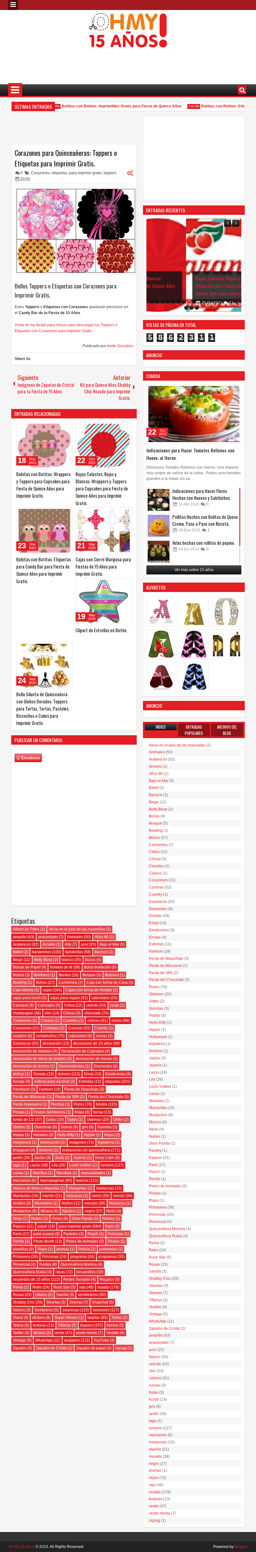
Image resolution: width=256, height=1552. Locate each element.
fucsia (98, 1112)
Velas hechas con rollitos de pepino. (203, 543)
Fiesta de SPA (67, 1097)
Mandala (64, 1173)
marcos (82, 1180)
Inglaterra (106, 1142)
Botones (112, 975)
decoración (52, 1043)
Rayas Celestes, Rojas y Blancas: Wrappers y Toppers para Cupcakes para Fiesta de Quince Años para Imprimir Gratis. (102, 488)
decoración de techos (31, 1066)
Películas (115, 1234)
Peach (92, 1234)
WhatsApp (44, 1340)
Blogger (241, 1547)
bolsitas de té (61, 967)
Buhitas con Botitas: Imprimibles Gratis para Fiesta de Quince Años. (111, 106)
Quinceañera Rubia (29, 1272)
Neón (111, 1211)
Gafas (51, 1119)
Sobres (19, 1310)
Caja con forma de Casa (107, 982)
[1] (152, 301)
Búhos (41, 982)
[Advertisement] (193, 158)
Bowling (20, 982)
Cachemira (67, 982)
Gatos (72, 1119)
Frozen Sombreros (49, 1112)
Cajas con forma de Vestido (89, 990)
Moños (67, 1203)
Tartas (116, 1317)
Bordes (65, 975)
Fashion (46, 1089)
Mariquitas (22, 1196)
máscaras (74, 1196)
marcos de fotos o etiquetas (36, 1188)
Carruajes (46, 1005)
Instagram (21, 1150)
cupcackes (77, 1036)
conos (116, 1020)
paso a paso (43, 1234)
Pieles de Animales (82, 1241)
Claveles (70, 1020)
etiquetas (59, 173)
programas (107, 1256)
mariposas (105, 1188)
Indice (161, 727)
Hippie (89, 1135)
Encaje (19, 1081)
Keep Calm (104, 1157)
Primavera (21, 1256)
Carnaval (20, 1005)
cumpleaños (46, 1036)
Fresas (18, 1112)
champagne (23, 1013)
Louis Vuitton (80, 1165)
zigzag (120, 1348)
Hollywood (22, 1142)
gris (85, 1127)
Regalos (107, 1279)
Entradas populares (194, 730)
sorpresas (70, 1310)
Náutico (68, 1211)
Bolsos (18, 975)
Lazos (35, 1165)
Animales (75, 937)
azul (84, 944)
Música (47, 1211)
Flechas (57, 1104)
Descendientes (71, 1066)
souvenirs (101, 1310)
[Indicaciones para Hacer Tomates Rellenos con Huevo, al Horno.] (193, 414)
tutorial (112, 1325)
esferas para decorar (51, 1081)
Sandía (62, 1295)
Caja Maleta (23, 990)
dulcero (64, 1074)
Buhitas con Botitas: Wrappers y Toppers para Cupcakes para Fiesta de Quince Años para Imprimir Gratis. (43, 485)
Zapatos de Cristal (51, 1348)
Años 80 (102, 937)
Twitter (18, 1333)
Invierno (46, 1150)
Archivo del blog (227, 730)
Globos (19, 1127)
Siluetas (53, 1302)
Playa (42, 1249)
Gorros (66, 1127)
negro (90, 1211)
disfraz (18, 1074)
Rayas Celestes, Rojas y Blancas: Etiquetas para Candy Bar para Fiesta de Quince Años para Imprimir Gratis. (194, 285)
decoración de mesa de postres (39, 1059)
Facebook (21, 1089)
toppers (110, 173)
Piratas (114, 1241)
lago (16, 1165)
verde (59, 1333)
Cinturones (22, 1020)
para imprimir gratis (85, 173)
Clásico (47, 1020)
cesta (114, 1005)
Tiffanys (64, 1325)
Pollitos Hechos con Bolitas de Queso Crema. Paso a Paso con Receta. (205, 520)
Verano (39, 1333)
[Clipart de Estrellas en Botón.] (103, 601)
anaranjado (48, 937)
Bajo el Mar (109, 944)
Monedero (43, 1203)
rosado (103, 1287)
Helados (40, 1135)
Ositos (57, 1218)
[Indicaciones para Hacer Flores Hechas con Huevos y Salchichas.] (159, 500)
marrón (48, 1196)
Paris (109, 1226)
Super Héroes (66, 1317)
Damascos (22, 1043)
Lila (55, 1165)
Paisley (108, 1218)
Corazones (40, 173)
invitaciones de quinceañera (86, 1150)
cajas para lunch (27, 998)
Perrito (18, 1241)
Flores (79, 1104)
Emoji (89, 1074)
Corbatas (51, 1028)
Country (101, 1028)
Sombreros (43, 1310)
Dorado (39, 1074)
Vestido (112, 1333)
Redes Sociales (76, 1279)
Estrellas (86, 1081)
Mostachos (22, 1211)
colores (93, 1020)
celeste (92, 1005)
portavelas (108, 1249)
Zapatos (20, 1348)
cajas (47, 990)
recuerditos (86, 1272)
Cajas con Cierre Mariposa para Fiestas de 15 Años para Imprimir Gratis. (103, 566)
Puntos (45, 1264)
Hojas (109, 1135)
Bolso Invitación (97, 967)
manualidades (93, 1173)
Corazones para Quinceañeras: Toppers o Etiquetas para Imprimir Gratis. (66, 158)
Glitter (118, 1119)
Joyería (79, 1157)
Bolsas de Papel (27, 967)
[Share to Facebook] (52, 428)
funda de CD (23, 1119)
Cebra (69, 1005)
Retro (37, 1287)
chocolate (92, 1013)
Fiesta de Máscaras (29, 1097)
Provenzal (21, 1264)
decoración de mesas (94, 1059)
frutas (79, 1112)
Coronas (75, 1028)
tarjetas (93, 1317)
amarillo (20, 937)
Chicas (69, 1013)
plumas (63, 1249)
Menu (13, 5)
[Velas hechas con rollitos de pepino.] (159, 552)
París (17, 1234)
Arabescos (22, 944)
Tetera (18, 1325)
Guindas (104, 1127)
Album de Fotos (26, 929)
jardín (17, 1157)
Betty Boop (43, 960)
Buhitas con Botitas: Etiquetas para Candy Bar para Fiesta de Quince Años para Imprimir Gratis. (43, 570)
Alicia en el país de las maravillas (77, 929)
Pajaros (19, 1226)
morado (90, 1203)
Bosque (89, 975)
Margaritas (78, 1188)
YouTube (101, 1340)
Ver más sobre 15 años (194, 570)
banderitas (74, 952)
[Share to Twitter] (59, 428)
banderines (41, 952)
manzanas (22, 1180)
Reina (18, 1287)
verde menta (86, 1333)
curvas (101, 1036)
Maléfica (40, 1173)
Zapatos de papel (91, 1348)
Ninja (17, 1218)
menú (96, 1196)
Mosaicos (117, 1203)
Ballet (17, 952)
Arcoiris (48, 944)
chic (48, 1013)
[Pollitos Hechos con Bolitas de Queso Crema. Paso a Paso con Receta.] (159, 526)
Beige (18, 960)
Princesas (50, 1256)
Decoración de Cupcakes (82, 1051)
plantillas (20, 1249)
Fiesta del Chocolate (105, 1097)
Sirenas (75, 1302)
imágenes (77, 1142)
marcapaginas (52, 1180)
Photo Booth (43, 1241)
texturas (39, 1325)
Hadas (18, 1135)
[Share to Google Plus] (65, 428)
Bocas (90, 960)
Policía (84, 1249)
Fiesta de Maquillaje (81, 1089)
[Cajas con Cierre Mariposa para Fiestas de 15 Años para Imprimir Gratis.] (103, 531)
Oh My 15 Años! (21, 1547)
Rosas (18, 1295)
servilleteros (88, 1295)
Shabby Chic (24, 1302)
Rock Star (61, 1287)
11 (192, 303)
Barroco (101, 952)
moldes (19, 1203)
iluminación (50, 1142)
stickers (38, 1317)
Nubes (36, 1218)
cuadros (20, 1036)
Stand (18, 1317)
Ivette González (120, 346)
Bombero (41, 975)
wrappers (72, 1340)
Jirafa (59, 1157)
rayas (60, 1272)
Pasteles (70, 1234)
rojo (82, 1287)
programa (78, 1256)
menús (119, 1196)
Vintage (19, 1340)
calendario (100, 998)
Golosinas (43, 1127)
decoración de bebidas (32, 1051)
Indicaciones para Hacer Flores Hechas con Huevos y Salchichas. (201, 494)
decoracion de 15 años (92, 1043)
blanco (67, 960)
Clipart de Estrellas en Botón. (101, 630)
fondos (101, 1104)
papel (42, 1226)
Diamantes (103, 1066)
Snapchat (100, 1302)
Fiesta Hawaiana (27, 1104)
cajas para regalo (65, 998)
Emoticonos (115, 1074)
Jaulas (39, 1157)
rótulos (41, 1295)
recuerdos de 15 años (31, 1279)
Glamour (94, 1119)
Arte (68, 944)
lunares (107, 1165)
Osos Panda (82, 1218)
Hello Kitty (65, 1135)
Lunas (18, 1173)
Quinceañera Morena (79, 1264)
